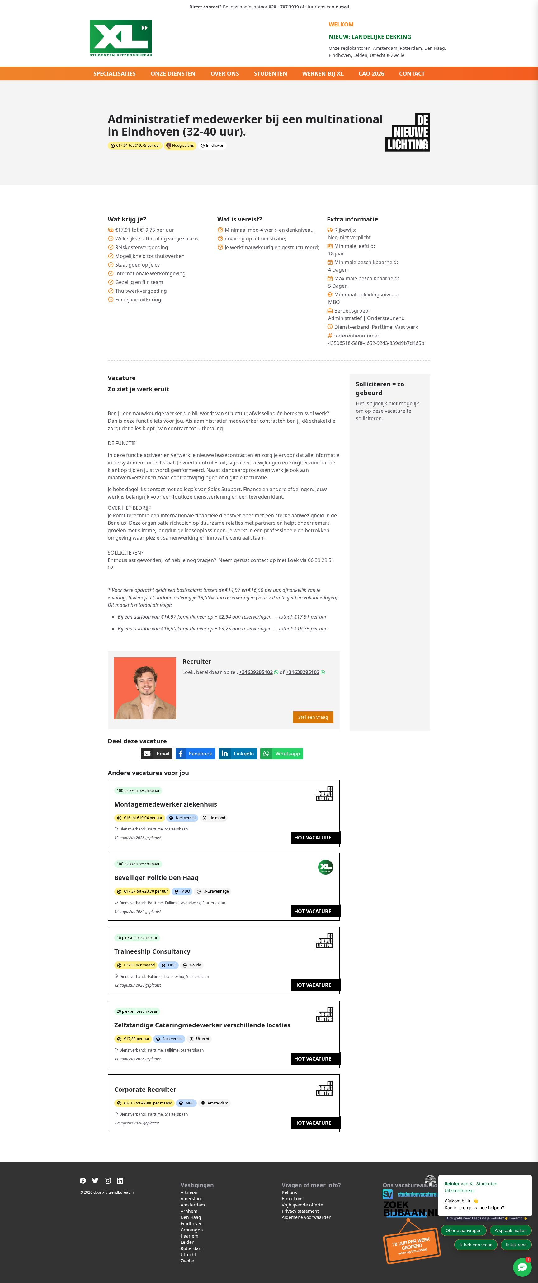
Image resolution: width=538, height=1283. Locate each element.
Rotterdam (192, 1248)
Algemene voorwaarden (307, 1217)
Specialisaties (114, 73)
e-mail (342, 7)
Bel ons (289, 1192)
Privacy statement (300, 1211)
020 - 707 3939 (284, 7)
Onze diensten (173, 73)
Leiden (188, 1242)
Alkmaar (189, 1192)
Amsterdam (193, 1205)
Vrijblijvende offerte (302, 1205)
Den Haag (191, 1217)
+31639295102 (256, 672)
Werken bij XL (323, 73)
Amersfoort (192, 1199)
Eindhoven (192, 1223)
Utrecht (188, 1254)
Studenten (270, 73)
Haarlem (189, 1236)
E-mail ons (293, 1199)
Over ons (224, 73)
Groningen (192, 1230)
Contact (412, 73)
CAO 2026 (371, 73)
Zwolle (187, 1261)
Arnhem (189, 1211)
